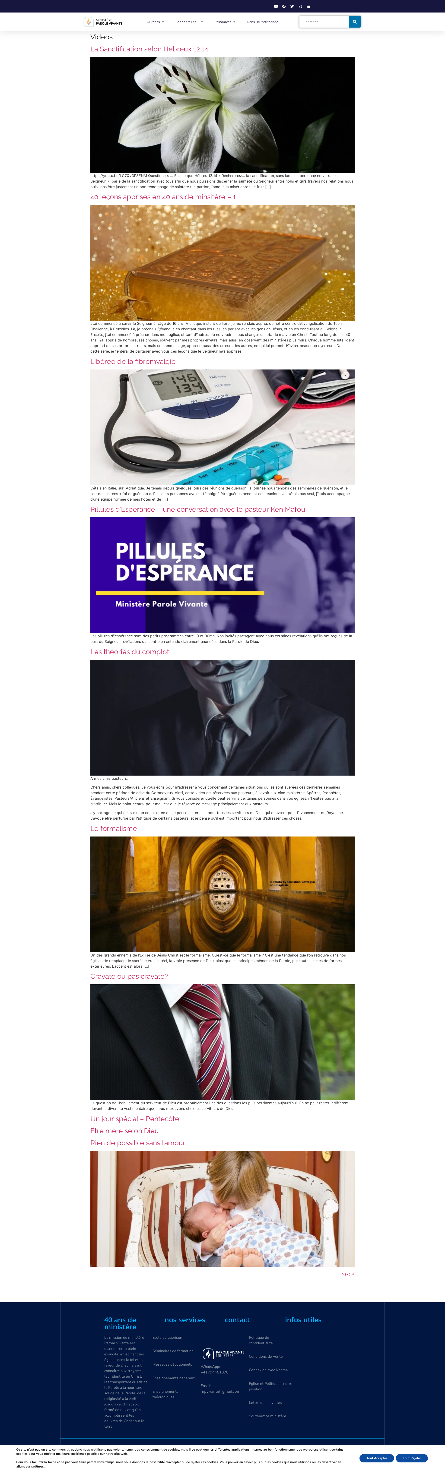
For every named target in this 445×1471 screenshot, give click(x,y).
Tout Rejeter (412, 1458)
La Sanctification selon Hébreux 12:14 (149, 49)
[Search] (355, 22)
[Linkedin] (308, 6)
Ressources (222, 22)
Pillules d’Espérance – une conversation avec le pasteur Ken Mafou (197, 509)
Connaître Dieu (187, 22)
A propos (153, 22)
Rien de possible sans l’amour (137, 1143)
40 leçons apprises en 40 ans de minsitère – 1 (163, 197)
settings (37, 1466)
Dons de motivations (262, 22)
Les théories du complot (129, 652)
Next (348, 1274)
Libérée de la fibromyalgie (133, 361)
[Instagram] (300, 6)
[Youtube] (275, 6)
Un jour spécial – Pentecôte (134, 1119)
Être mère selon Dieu (124, 1131)
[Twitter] (292, 6)
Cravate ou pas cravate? (129, 976)
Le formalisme (113, 828)
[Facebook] (283, 6)
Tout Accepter (376, 1458)
